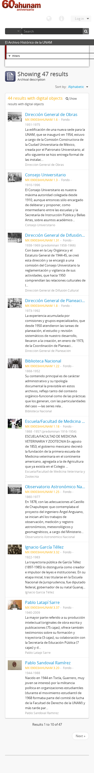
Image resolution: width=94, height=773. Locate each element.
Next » (80, 736)
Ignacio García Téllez (44, 547)
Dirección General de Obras (51, 114)
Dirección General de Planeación (56, 300)
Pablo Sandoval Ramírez (47, 663)
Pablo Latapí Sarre (42, 602)
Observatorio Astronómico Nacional (59, 486)
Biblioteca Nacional (43, 361)
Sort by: (61, 86)
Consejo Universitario (45, 175)
